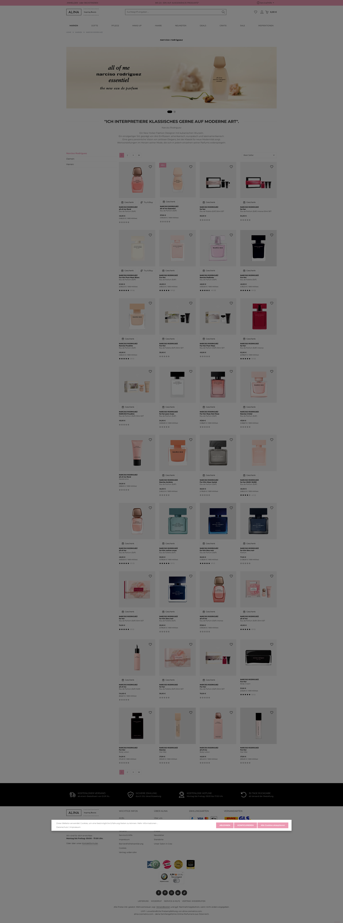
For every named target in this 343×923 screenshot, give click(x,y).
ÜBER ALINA (160, 811)
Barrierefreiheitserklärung (131, 844)
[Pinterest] (165, 892)
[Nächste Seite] (133, 155)
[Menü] (182, 873)
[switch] (176, 881)
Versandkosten (163, 907)
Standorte (158, 839)
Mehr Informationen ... (147, 823)
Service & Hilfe (125, 835)
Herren (70, 164)
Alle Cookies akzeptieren (273, 825)
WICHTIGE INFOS (128, 811)
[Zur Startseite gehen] (82, 12)
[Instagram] (171, 892)
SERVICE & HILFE (172, 901)
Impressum (124, 839)
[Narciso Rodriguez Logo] (171, 40)
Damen (70, 159)
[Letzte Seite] (139, 155)
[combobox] (173, 12)
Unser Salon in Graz (163, 844)
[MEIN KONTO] (262, 12)
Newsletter (159, 835)
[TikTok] (184, 892)
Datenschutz (62, 827)
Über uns (158, 818)
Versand (122, 831)
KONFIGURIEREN (245, 825)
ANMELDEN (72, 3)
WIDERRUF (156, 901)
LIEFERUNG (143, 901)
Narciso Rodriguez (76, 153)
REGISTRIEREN (91, 3)
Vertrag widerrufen (128, 852)
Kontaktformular (90, 843)
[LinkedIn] (178, 892)
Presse (157, 831)
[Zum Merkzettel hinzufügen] (150, 167)
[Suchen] (223, 12)
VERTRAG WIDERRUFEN (193, 901)
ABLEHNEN (224, 825)
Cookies (122, 848)
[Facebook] (158, 892)
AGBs (121, 818)
